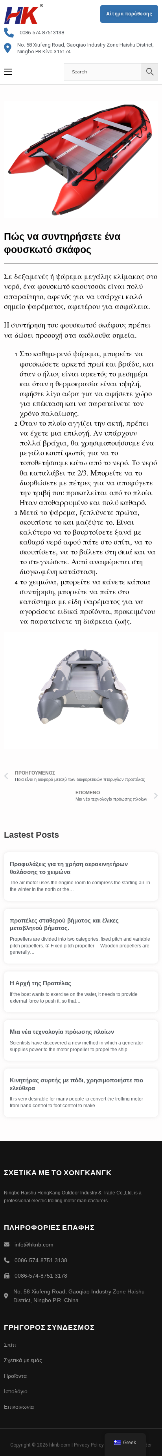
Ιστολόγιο (16, 1391)
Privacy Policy (89, 1445)
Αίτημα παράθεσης (129, 14)
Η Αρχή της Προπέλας (40, 983)
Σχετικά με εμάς (23, 1360)
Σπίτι (10, 1345)
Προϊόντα (15, 1376)
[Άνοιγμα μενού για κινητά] (8, 72)
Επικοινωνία (19, 1407)
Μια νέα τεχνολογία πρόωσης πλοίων (62, 1031)
